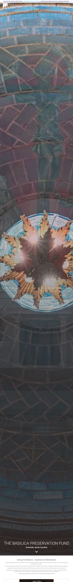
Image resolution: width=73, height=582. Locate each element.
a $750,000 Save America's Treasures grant (31, 1)
